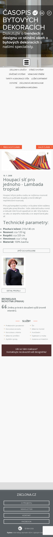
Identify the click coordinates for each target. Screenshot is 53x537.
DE (42, 12)
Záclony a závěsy (18, 69)
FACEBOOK (26, 521)
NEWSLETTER (26, 509)
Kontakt (26, 515)
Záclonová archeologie (31, 83)
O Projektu (26, 503)
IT (49, 12)
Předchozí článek (11, 147)
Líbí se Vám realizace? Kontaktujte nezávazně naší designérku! (26, 350)
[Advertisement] (26, 113)
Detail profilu (13, 290)
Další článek (44, 147)
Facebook (47, 153)
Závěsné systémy (17, 74)
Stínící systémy (36, 69)
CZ (34, 12)
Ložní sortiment (39, 78)
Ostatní (13, 83)
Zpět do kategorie (26, 250)
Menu (26, 62)
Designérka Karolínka (26, 87)
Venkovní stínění (36, 74)
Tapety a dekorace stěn (17, 78)
